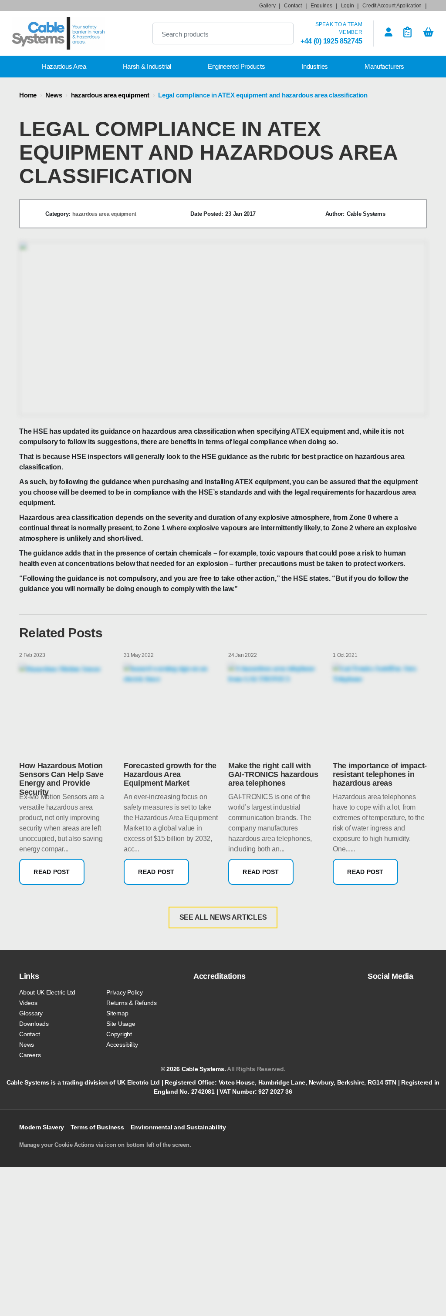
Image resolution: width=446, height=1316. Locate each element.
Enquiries (321, 6)
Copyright (119, 1034)
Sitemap (117, 1013)
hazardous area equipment (110, 95)
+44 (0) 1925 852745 (331, 41)
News (53, 95)
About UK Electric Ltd (47, 992)
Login (347, 6)
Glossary (31, 1013)
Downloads (34, 1023)
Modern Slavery (41, 1127)
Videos (28, 1002)
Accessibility (122, 1044)
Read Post (52, 871)
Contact (292, 6)
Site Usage (120, 1023)
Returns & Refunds (131, 1002)
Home (28, 95)
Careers (30, 1054)
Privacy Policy (124, 992)
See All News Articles (223, 917)
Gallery (267, 6)
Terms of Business (97, 1127)
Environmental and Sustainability (178, 1127)
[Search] (279, 33)
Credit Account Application (392, 6)
